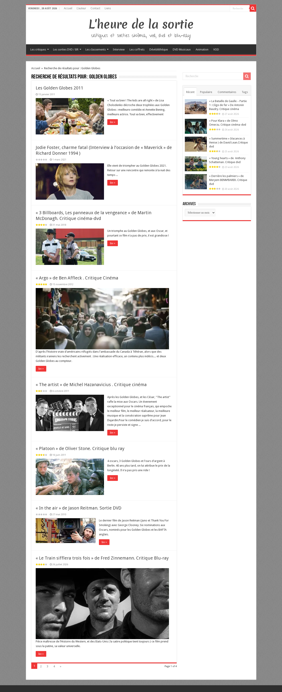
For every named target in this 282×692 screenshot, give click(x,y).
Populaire (206, 92)
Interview (119, 49)
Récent (190, 92)
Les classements (95, 49)
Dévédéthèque (158, 49)
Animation (202, 49)
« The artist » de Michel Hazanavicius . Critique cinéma (91, 384)
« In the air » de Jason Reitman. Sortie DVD (78, 508)
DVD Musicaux (182, 49)
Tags (245, 92)
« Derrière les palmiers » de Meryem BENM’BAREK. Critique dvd (228, 180)
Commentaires (227, 92)
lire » (112, 122)
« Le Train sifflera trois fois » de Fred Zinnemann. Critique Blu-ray (102, 558)
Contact (95, 8)
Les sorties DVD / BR (65, 49)
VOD (216, 49)
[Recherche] (253, 8)
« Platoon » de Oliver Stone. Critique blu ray (80, 448)
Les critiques (38, 49)
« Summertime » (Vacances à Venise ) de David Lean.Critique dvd (228, 142)
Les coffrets (137, 49)
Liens (108, 8)
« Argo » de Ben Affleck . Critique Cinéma (77, 278)
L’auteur (81, 8)
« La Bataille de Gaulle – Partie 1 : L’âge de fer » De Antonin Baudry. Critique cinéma (228, 105)
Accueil (68, 8)
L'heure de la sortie (141, 24)
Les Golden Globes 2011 (59, 88)
